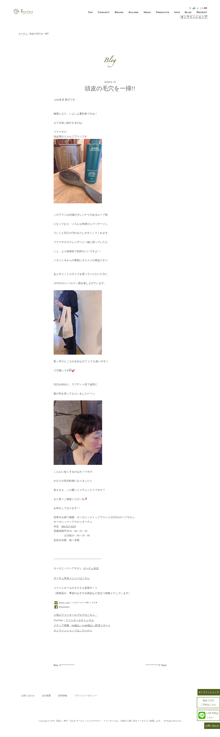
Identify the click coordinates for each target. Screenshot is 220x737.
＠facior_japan (64, 602)
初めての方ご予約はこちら (208, 702)
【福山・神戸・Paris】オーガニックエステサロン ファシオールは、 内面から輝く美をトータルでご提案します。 (109, 721)
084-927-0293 (68, 526)
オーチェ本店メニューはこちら (72, 578)
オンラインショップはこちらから (73, 630)
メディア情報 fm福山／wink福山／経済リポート (82, 625)
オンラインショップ (194, 17)
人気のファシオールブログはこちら (75, 615)
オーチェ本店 (91, 568)
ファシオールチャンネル (80, 620)
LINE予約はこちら (212, 715)
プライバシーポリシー (85, 695)
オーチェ (23, 33)
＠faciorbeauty (64, 607)
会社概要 (46, 695)
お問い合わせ (28, 695)
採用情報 (62, 695)
